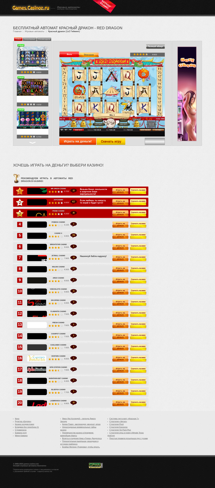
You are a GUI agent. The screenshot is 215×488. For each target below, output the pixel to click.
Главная (17, 31)
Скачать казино (138, 190)
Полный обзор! (155, 46)
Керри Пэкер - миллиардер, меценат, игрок (81, 424)
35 (74, 213)
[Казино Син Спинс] (36, 303)
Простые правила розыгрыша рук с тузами (128, 438)
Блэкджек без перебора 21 (27, 427)
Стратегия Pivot (116, 424)
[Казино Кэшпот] (36, 336)
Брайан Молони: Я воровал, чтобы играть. (81, 447)
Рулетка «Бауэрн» (23, 421)
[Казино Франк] (36, 213)
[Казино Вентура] (36, 358)
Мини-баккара (21, 436)
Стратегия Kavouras (118, 427)
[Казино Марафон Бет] (36, 381)
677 (73, 201)
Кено (17, 419)
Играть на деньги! (78, 141)
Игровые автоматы (34, 31)
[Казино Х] (36, 236)
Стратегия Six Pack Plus (120, 430)
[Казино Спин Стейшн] (36, 370)
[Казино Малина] (36, 269)
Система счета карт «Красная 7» (124, 419)
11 (74, 291)
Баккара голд (21, 433)
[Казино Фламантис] (36, 314)
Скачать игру (111, 141)
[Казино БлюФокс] (36, 392)
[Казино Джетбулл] (36, 258)
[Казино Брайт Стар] (36, 247)
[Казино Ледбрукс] (36, 403)
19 (74, 257)
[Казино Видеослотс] (36, 291)
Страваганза (20, 430)
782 (73, 235)
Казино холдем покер (24, 424)
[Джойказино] (36, 202)
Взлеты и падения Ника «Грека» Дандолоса (82, 438)
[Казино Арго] (36, 280)
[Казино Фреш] (36, 325)
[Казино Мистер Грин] (36, 191)
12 (74, 190)
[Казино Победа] (36, 225)
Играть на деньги (120, 191)
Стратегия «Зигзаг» (118, 421)
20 (74, 402)
